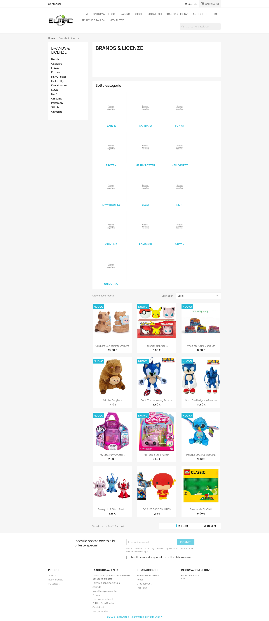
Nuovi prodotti (55, 579)
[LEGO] (145, 186)
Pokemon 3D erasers (157, 345)
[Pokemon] (145, 226)
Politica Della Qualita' (103, 603)
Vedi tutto (117, 20)
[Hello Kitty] (179, 147)
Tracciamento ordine (148, 575)
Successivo (212, 526)
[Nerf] (179, 186)
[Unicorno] (111, 265)
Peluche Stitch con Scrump (201, 454)
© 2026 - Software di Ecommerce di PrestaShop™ (135, 617)
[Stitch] (179, 226)
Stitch (55, 107)
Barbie (55, 59)
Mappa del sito (100, 611)
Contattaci (54, 4)
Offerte (52, 575)
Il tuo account (147, 570)
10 (186, 525)
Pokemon (57, 103)
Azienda (96, 586)
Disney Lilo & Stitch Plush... (112, 509)
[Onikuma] (111, 226)
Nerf (54, 94)
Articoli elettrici (205, 14)
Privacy (96, 595)
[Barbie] (111, 107)
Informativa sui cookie (103, 599)
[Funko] (179, 107)
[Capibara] (145, 107)
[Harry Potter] (145, 147)
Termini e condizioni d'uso (106, 582)
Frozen (55, 72)
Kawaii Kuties (59, 85)
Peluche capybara (112, 400)
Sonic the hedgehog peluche (156, 400)
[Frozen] (111, 147)
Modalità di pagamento (104, 590)
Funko (55, 68)
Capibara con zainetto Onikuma (112, 345)
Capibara (56, 63)
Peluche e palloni (94, 20)
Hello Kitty (57, 81)
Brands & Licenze (177, 14)
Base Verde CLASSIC (201, 509)
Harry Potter (58, 76)
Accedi (140, 579)
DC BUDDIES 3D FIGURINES (157, 509)
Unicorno (56, 111)
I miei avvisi (142, 587)
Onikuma (99, 14)
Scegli (198, 296)
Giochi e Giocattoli (148, 14)
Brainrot (125, 14)
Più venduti (54, 583)
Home (85, 14)
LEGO (111, 14)
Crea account (144, 583)
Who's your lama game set (201, 345)
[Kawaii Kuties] (111, 186)
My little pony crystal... (112, 454)
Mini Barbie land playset (156, 454)
